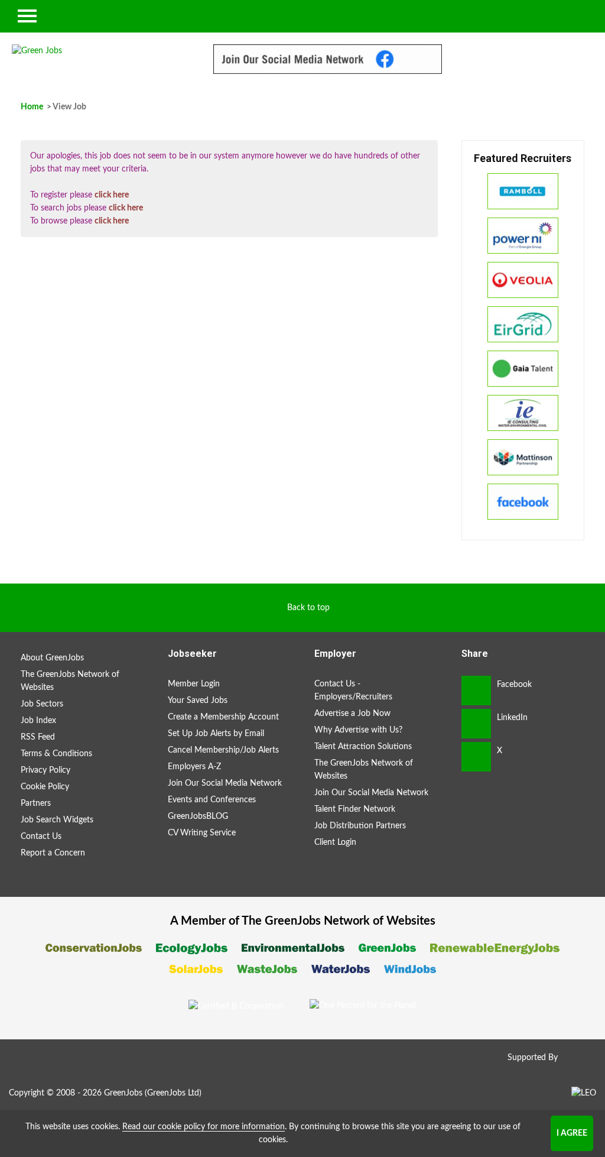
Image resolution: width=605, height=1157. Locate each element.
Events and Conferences (212, 800)
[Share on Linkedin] (476, 723)
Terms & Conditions (56, 754)
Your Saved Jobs (197, 700)
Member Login (194, 684)
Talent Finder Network (354, 809)
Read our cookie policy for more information (203, 1127)
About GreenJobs (52, 658)
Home (32, 107)
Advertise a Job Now (352, 713)
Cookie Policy (45, 787)
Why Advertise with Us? (358, 730)
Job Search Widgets (57, 820)
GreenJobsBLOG (198, 816)
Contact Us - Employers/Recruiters (353, 690)
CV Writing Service (202, 833)
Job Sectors (42, 704)
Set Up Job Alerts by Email (216, 734)
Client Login (335, 842)
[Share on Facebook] (476, 690)
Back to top (308, 608)
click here (112, 195)
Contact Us (41, 836)
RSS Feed (38, 737)
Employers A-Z (194, 767)
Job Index (38, 721)
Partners (36, 803)
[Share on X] (476, 757)
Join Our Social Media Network (225, 783)
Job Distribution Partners (360, 826)
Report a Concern (53, 853)
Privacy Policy (45, 770)
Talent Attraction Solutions (363, 747)
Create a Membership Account (223, 717)
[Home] (101, 50)
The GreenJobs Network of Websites (70, 681)
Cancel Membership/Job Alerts (223, 750)
